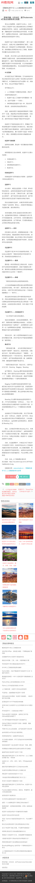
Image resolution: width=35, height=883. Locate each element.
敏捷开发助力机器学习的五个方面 (12, 752)
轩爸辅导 (24, 881)
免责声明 (19, 878)
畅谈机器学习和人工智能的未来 (11, 648)
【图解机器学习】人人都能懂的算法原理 (17, 8)
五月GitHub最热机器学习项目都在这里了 (14, 799)
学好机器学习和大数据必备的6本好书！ (14, 664)
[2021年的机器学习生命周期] (26, 510)
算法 (28, 484)
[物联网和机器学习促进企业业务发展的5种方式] (9, 510)
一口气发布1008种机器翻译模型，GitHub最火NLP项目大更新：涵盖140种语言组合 (9, 492)
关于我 (25, 878)
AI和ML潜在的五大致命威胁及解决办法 (14, 831)
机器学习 (22, 484)
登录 (22, 3)
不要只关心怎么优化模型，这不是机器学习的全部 (17, 729)
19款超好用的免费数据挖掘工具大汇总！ (14, 777)
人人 (7, 484)
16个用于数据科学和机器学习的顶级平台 (14, 720)
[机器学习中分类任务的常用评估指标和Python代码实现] (9, 532)
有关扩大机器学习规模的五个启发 (12, 781)
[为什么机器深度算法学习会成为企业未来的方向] (9, 618)
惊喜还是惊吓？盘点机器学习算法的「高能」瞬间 (17, 745)
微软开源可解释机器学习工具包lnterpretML (15, 767)
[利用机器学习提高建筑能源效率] (9, 575)
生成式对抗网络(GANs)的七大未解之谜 (14, 770)
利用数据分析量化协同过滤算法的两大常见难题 (16, 748)
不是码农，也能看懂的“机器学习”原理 (13, 693)
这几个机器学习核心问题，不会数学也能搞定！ (16, 828)
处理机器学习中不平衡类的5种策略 (12, 702)
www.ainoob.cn (18, 468)
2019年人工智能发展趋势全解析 (11, 667)
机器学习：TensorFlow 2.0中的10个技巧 (25, 490)
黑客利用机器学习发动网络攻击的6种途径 (14, 842)
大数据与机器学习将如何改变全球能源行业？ (15, 838)
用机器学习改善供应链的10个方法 (12, 774)
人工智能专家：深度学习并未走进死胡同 (14, 689)
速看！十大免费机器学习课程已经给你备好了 (15, 802)
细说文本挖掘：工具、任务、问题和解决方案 (15, 660)
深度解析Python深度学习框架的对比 (13, 657)
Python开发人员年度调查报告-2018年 (13, 682)
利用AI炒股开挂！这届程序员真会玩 (13, 736)
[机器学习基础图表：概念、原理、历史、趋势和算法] (9, 553)
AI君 (6, 10)
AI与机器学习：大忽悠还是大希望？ (13, 711)
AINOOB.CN (21, 874)
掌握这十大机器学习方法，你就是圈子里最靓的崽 (17, 835)
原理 (11, 484)
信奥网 (30, 881)
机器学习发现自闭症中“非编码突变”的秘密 (15, 811)
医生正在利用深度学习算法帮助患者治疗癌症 (15, 824)
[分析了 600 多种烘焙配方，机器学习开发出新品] (26, 532)
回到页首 (4, 867)
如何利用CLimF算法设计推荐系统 (12, 732)
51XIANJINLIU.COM (15, 881)
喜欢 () (12, 477)
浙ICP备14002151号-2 (16, 876)
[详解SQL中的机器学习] (9, 597)
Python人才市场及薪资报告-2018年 (13, 685)
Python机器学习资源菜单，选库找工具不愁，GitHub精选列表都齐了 (15, 715)
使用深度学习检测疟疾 (9, 795)
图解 (16, 484)
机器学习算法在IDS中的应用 (10, 815)
